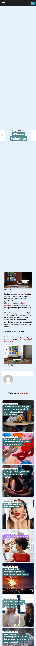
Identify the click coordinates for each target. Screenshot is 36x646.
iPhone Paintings (10, 313)
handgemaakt (25, 339)
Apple (26, 294)
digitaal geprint (9, 341)
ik (16, 294)
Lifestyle (25, 393)
